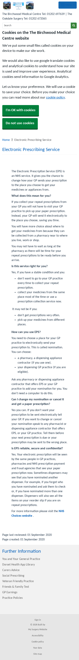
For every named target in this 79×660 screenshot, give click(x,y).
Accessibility (37, 636)
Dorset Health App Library (18, 564)
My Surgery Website (37, 629)
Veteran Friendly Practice (18, 581)
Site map (37, 654)
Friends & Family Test (15, 586)
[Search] (74, 26)
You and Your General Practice (21, 559)
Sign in (38, 620)
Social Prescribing (13, 575)
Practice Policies (12, 598)
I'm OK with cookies (20, 110)
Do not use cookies (20, 123)
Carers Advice (11, 570)
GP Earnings (9, 592)
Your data (37, 648)
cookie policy (55, 98)
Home (6, 140)
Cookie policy (38, 642)
